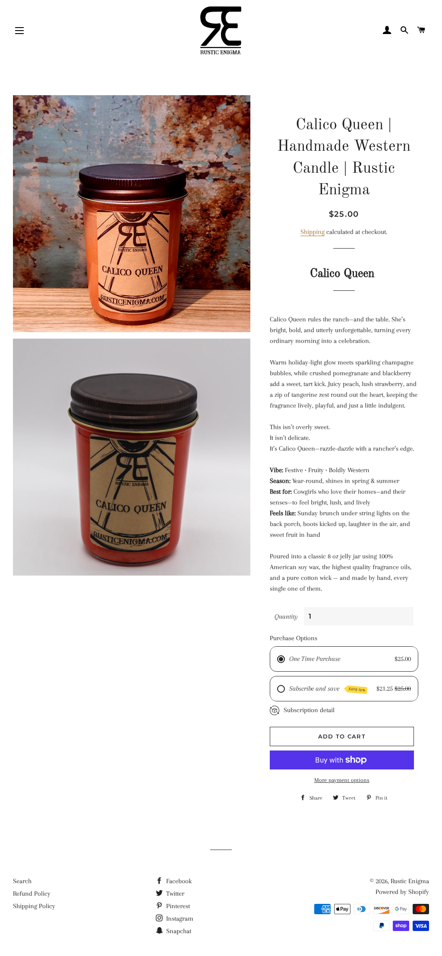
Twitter (174, 893)
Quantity (286, 616)
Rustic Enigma (410, 881)
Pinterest (177, 906)
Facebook (178, 881)
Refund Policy (32, 893)
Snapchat (177, 931)
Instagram (178, 918)
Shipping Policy (34, 906)
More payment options (341, 780)
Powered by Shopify (402, 892)
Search (22, 881)
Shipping (312, 232)
